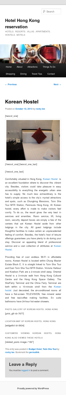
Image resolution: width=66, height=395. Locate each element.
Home (9, 66)
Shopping (10, 73)
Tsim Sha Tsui (49, 349)
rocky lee (40, 108)
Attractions (32, 66)
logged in (25, 370)
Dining (23, 73)
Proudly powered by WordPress (33, 388)
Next (57, 84)
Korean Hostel (50, 179)
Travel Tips (37, 73)
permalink (34, 352)
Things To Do (49, 66)
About (19, 66)
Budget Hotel (35, 349)
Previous (11, 84)
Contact (51, 73)
